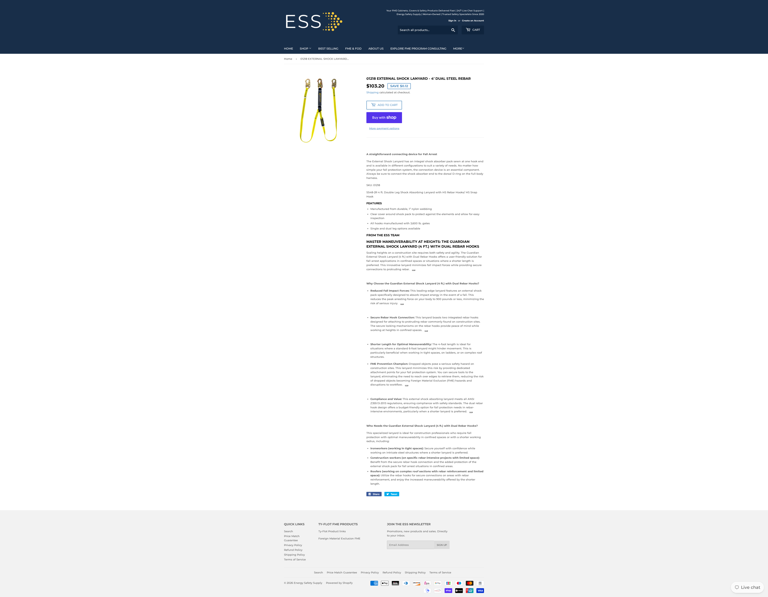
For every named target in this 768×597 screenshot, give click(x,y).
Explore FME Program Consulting (418, 48)
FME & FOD (353, 48)
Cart (476, 30)
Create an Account (473, 20)
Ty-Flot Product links (332, 531)
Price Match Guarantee (342, 572)
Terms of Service (295, 559)
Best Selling (328, 48)
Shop (304, 48)
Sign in (452, 20)
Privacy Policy (293, 545)
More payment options (384, 128)
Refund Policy (293, 549)
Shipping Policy (294, 554)
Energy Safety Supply (308, 582)
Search (288, 531)
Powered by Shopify (339, 582)
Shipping (372, 92)
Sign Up (442, 544)
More (457, 48)
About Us (376, 48)
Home (288, 48)
